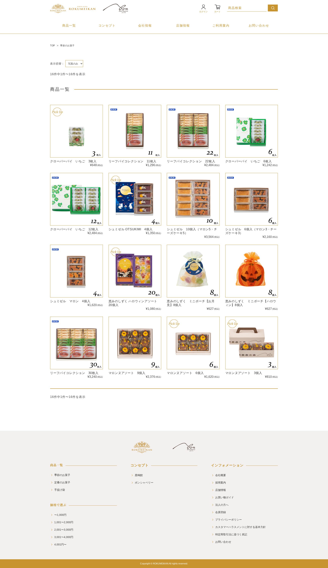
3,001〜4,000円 (63, 537)
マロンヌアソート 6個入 (185, 373)
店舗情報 (183, 25)
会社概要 (220, 475)
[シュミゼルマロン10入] (193, 199)
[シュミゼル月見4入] (135, 199)
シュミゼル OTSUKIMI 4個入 (131, 229)
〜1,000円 (60, 514)
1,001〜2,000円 (63, 522)
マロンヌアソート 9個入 (127, 373)
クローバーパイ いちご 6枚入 (248, 161)
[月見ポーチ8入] (193, 271)
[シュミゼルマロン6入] (251, 199)
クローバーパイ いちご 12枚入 (74, 229)
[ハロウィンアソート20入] (135, 271)
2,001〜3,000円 (63, 529)
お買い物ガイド (224, 497)
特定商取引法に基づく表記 (231, 534)
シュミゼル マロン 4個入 (70, 301)
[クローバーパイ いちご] (76, 131)
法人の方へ (222, 504)
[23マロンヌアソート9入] (135, 343)
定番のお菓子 (62, 482)
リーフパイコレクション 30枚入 (74, 373)
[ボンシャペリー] (184, 451)
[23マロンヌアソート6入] (193, 343)
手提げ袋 (59, 489)
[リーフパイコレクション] (135, 131)
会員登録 (220, 512)
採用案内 (220, 482)
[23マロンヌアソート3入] (251, 343)
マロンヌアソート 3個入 (243, 373)
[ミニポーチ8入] (251, 271)
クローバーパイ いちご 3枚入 (73, 161)
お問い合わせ (259, 25)
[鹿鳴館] (142, 451)
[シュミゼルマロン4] (76, 271)
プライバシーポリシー (228, 519)
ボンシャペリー (144, 482)
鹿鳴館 (139, 475)
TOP (52, 45)
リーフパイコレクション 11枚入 (133, 161)
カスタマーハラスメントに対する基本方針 (240, 527)
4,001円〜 (60, 544)
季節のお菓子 (62, 474)
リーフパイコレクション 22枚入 (191, 161)
